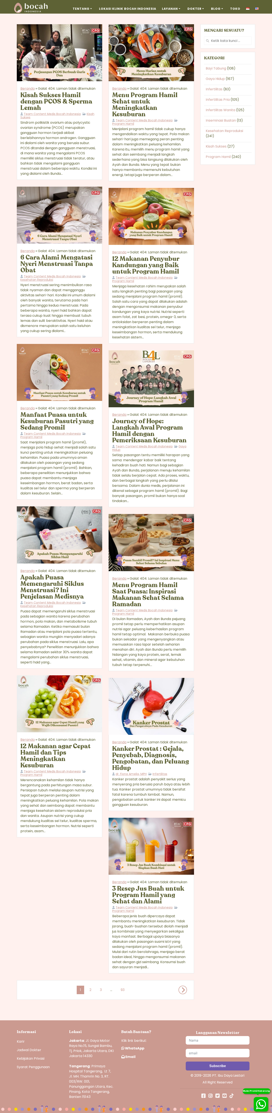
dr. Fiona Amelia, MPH (131, 774)
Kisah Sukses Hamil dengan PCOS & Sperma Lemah (56, 101)
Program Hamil (123, 124)
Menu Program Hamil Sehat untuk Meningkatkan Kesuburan (145, 105)
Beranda (27, 88)
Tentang (81, 9)
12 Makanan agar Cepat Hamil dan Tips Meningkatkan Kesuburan (55, 756)
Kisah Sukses (216, 146)
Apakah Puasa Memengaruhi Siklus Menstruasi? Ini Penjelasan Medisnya (52, 587)
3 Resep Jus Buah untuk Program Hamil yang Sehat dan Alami (148, 895)
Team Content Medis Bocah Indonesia (52, 114)
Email (130, 1056)
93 (122, 989)
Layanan (170, 9)
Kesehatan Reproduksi (36, 280)
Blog (216, 9)
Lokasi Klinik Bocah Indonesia (127, 9)
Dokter (194, 9)
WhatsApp (134, 1048)
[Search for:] (228, 40)
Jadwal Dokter (29, 1050)
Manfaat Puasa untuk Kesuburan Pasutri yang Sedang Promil (57, 421)
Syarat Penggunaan (33, 1067)
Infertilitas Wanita (220, 110)
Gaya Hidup (215, 78)
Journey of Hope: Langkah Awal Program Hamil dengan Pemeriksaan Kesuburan (149, 431)
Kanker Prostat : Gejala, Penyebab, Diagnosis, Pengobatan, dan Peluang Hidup (150, 758)
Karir (21, 1041)
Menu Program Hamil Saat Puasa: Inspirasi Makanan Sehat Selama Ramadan (148, 595)
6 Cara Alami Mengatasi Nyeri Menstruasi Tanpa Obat (56, 264)
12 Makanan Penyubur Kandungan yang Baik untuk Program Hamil (145, 265)
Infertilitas (160, 774)
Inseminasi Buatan (221, 120)
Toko (235, 9)
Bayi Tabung (216, 68)
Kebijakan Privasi (30, 1058)
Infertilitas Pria (218, 99)
